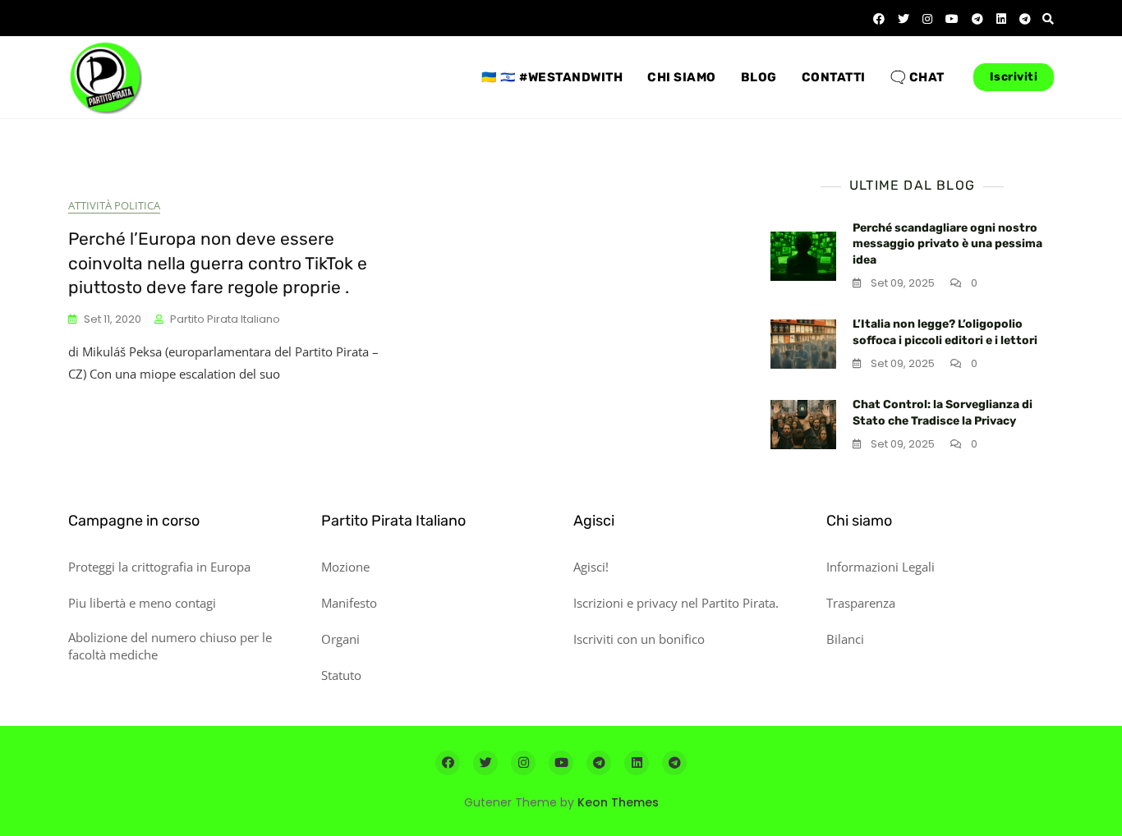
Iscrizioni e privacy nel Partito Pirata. (676, 603)
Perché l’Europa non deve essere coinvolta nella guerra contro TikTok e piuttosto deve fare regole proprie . (217, 262)
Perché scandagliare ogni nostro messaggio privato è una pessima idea (947, 244)
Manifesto (349, 603)
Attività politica (114, 205)
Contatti (834, 77)
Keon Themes (618, 802)
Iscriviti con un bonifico (639, 639)
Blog (759, 77)
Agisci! (591, 566)
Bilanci (845, 639)
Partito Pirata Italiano (225, 319)
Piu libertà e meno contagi (142, 603)
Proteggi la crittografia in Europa (159, 566)
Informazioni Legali (880, 566)
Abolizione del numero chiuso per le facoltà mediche (170, 646)
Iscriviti (1014, 77)
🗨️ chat (917, 77)
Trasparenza (860, 603)
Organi (340, 639)
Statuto (341, 675)
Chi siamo (681, 77)
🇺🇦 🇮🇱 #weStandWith (552, 77)
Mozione (345, 566)
